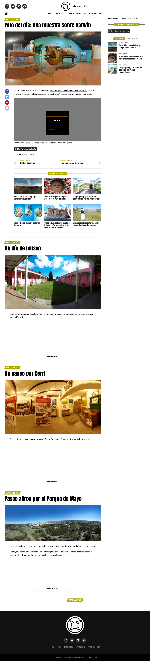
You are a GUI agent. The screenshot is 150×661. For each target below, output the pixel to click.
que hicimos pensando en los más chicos (68, 90)
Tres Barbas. (92, 657)
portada (30, 155)
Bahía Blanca (113, 19)
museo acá (85, 439)
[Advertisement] (126, 92)
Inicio (50, 13)
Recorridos (68, 13)
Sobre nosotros (95, 13)
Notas (58, 13)
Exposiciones (81, 13)
